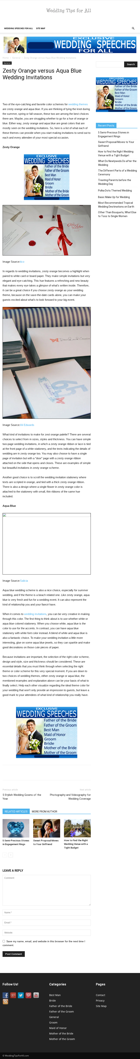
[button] (133, 28)
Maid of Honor (58, 1028)
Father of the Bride (60, 1006)
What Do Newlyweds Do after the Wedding (117, 163)
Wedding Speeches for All (18, 28)
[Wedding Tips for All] (70, 12)
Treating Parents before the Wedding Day (114, 182)
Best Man (55, 995)
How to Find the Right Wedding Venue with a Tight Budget (76, 844)
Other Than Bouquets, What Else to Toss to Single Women (117, 214)
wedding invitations (35, 614)
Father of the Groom (61, 1011)
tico (22, 261)
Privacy (100, 1000)
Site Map (40, 28)
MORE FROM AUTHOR (44, 811)
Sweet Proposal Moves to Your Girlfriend (116, 144)
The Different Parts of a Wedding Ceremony (117, 172)
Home (6, 57)
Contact (100, 995)
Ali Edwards (27, 424)
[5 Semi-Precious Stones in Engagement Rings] (16, 828)
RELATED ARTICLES (16, 811)
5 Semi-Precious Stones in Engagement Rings (113, 134)
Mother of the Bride (61, 1033)
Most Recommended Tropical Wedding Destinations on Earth (116, 204)
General (16, 57)
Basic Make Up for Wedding (114, 197)
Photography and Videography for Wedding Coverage (70, 796)
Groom (53, 1022)
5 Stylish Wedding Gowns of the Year (22, 796)
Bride (52, 1000)
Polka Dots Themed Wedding (115, 190)
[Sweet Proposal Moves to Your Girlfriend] (46, 828)
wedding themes (78, 104)
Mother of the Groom (62, 1039)
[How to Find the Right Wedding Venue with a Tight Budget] (77, 828)
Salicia (24, 580)
